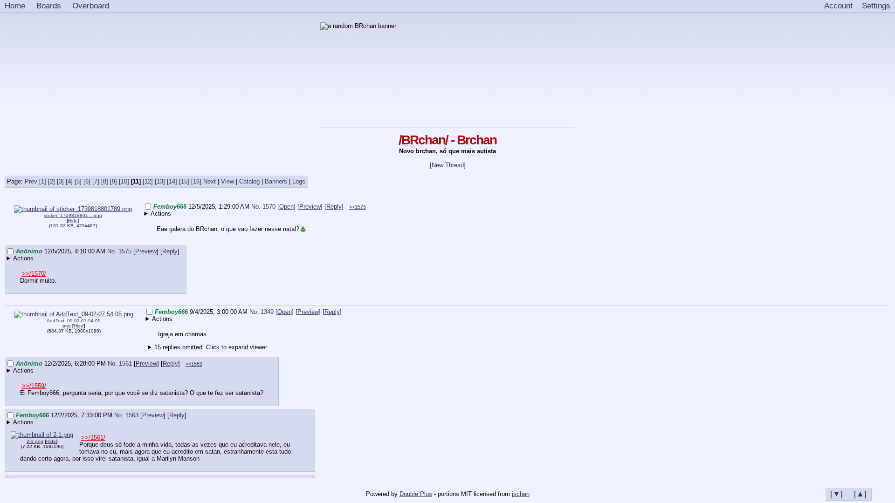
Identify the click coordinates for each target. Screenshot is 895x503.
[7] (95, 181)
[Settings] (876, 6)
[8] (104, 181)
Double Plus (415, 493)
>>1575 (357, 207)
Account (838, 5)
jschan (521, 493)
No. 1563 (127, 415)
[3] (60, 181)
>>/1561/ (93, 437)
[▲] (860, 493)
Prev (31, 181)
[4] (69, 181)
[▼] (836, 493)
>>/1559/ (34, 385)
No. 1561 (121, 363)
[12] (148, 181)
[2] (51, 181)
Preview (310, 206)
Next (209, 181)
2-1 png (35, 441)
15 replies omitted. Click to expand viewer (210, 347)
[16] (196, 181)
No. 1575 (120, 251)
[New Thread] (448, 165)
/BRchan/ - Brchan (447, 140)
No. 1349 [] (271, 311)
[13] (160, 181)
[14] (172, 181)
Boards (48, 5)
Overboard (90, 5)
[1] (42, 181)
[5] (78, 181)
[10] (124, 181)
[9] (113, 181)
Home (15, 5)
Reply (334, 206)
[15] (184, 181)
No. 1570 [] (273, 206)
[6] (86, 181)
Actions (161, 213)
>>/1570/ (34, 273)
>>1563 (194, 364)
